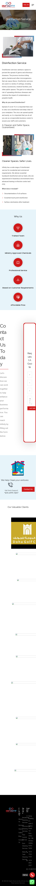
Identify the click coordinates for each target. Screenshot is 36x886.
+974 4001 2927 (11, 492)
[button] (28, 489)
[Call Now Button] (32, 875)
